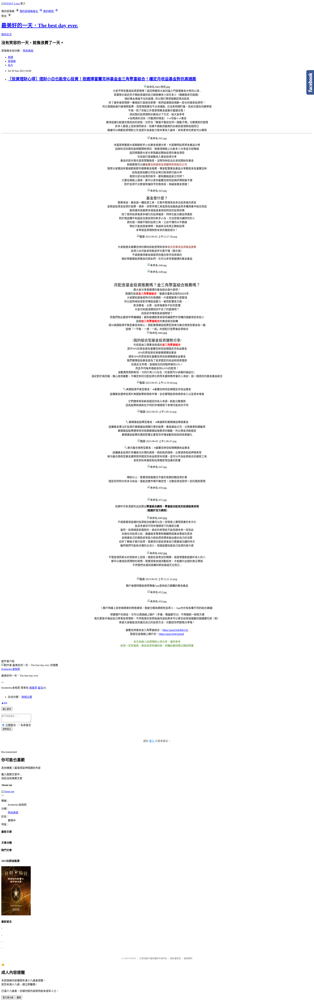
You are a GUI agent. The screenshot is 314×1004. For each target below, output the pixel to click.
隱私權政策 (175, 958)
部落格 (12, 61)
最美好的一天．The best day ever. (39, 25)
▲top (4, 702)
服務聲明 (188, 958)
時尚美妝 (28, 50)
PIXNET (132, 958)
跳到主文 (6, 34)
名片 (10, 65)
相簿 (10, 57)
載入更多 (7, 709)
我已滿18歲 (8, 997)
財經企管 (27, 697)
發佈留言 (7, 729)
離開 (19, 997)
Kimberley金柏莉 (10, 669)
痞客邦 (33, 687)
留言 (40, 687)
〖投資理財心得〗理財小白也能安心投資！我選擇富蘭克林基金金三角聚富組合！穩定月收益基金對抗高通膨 (102, 79)
